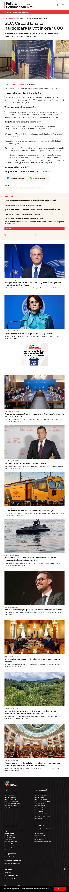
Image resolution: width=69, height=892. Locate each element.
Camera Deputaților (39, 839)
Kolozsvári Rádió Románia (40, 814)
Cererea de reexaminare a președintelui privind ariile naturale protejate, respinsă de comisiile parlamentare (34, 695)
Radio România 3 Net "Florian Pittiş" (13, 803)
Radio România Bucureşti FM (41, 795)
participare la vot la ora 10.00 (26, 188)
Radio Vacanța (38, 818)
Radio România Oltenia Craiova (42, 801)
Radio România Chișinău (10, 805)
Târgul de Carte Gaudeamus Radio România (15, 831)
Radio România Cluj (39, 797)
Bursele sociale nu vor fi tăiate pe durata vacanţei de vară (34, 205)
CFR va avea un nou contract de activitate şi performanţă (34, 218)
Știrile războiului (8, 839)
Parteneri (7, 872)
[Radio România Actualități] (19, 5)
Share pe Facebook (17, 178)
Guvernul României (39, 833)
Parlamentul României (39, 835)
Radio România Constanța (40, 799)
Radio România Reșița (39, 805)
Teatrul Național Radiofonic (11, 807)
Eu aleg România (8, 843)
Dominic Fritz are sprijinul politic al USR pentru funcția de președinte (34, 592)
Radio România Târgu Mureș (41, 807)
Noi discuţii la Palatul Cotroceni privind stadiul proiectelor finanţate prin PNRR (34, 643)
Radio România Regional (10, 841)
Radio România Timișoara (40, 809)
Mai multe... (9, 228)
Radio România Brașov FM (40, 793)
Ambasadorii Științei (9, 847)
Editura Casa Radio (9, 833)
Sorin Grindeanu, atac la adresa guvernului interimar (34, 214)
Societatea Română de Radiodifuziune (43, 828)
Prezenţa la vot (47, 172)
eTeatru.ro (6, 809)
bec (6, 188)
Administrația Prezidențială (41, 831)
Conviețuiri (7, 828)
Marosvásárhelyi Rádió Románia (42, 816)
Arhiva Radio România (9, 835)
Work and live (7, 850)
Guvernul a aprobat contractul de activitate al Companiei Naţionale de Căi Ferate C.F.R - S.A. (34, 210)
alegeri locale (39, 188)
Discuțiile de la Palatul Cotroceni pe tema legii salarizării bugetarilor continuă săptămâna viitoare (34, 201)
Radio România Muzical (10, 799)
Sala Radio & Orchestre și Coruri (12, 863)
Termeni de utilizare (11, 875)
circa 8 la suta (12, 188)
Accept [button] (60, 888)
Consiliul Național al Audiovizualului (42, 841)
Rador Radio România (9, 856)
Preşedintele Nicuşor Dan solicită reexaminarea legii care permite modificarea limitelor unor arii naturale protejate (34, 746)
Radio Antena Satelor (9, 795)
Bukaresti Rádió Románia (40, 811)
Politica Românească (9, 18)
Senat (35, 837)
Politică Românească (9, 837)
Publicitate (8, 870)
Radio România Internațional (11, 801)
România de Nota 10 (9, 845)
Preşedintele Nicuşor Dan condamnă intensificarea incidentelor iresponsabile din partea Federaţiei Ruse (34, 222)
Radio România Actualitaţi (10, 793)
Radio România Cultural (10, 797)
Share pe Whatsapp (39, 178)
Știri (18, 18)
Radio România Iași (39, 803)
